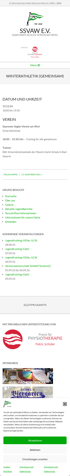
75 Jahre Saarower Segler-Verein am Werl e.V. (35, 3)
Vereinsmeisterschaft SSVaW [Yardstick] (28, 265)
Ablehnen (35, 449)
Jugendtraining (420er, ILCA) (21, 240)
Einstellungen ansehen (35, 459)
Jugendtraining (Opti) (17, 248)
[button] (65, 404)
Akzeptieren (35, 440)
